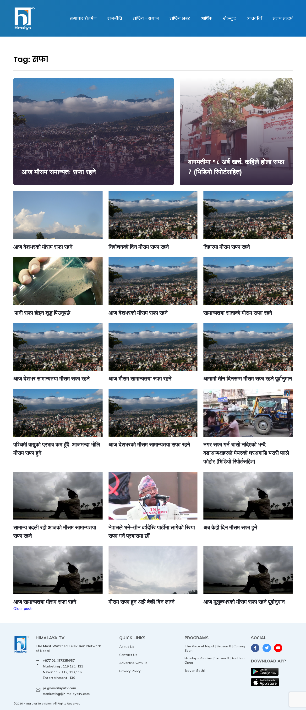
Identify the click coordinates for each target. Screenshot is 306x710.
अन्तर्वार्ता (254, 18)
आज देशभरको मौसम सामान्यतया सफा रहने (149, 444)
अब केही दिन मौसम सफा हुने (230, 527)
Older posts (23, 608)
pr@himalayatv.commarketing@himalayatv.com (66, 691)
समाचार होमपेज (83, 18)
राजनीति (114, 18)
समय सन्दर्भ (283, 18)
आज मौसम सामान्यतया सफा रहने (140, 378)
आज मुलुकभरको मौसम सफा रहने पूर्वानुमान (244, 601)
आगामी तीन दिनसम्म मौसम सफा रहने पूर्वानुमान (247, 378)
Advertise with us (133, 663)
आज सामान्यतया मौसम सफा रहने (44, 601)
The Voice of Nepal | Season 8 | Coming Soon (215, 648)
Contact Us (128, 655)
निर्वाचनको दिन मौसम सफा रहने (139, 246)
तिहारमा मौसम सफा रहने (226, 246)
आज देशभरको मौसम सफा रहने (42, 246)
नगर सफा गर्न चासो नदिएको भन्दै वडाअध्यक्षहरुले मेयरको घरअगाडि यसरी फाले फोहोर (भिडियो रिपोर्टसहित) (246, 453)
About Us (126, 647)
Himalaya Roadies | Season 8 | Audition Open (215, 660)
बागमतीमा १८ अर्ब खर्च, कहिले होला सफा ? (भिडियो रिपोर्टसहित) (236, 166)
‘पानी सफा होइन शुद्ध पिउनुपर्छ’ (42, 312)
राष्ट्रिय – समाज (146, 18)
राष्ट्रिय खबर (179, 18)
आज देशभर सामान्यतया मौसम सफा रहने (51, 378)
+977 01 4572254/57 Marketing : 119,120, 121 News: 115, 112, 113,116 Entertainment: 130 (63, 669)
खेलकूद (229, 18)
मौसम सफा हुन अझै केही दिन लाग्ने (142, 601)
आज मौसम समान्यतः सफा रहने (59, 172)
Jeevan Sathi (195, 670)
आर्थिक (206, 18)
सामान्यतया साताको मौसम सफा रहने (237, 312)
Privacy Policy (130, 671)
